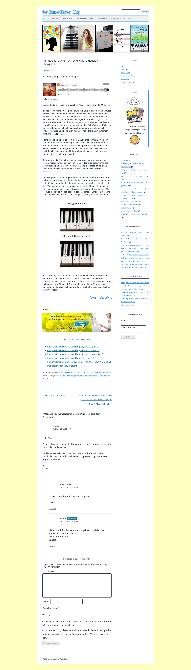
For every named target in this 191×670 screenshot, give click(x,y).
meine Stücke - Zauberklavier (99, 376)
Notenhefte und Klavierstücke (96, 372)
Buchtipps (124, 160)
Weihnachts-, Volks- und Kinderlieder (135, 214)
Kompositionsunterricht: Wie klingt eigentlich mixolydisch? (75, 354)
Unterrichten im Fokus (129, 211)
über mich (55, 18)
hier (142, 133)
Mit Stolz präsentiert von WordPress (55, 659)
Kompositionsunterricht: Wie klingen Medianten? (70, 358)
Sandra (81, 372)
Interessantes (126, 167)
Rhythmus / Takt (127, 198)
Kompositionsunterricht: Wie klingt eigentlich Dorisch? (73, 350)
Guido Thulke (65, 484)
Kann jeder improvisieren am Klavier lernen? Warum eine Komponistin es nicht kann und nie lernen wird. (135, 286)
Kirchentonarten (64, 376)
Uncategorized (126, 208)
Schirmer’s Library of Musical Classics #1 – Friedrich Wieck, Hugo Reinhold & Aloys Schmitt (95, 399)
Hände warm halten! (128, 305)
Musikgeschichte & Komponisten (133, 189)
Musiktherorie (47, 379)
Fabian (56, 426)
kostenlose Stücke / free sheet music (135, 176)
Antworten (46, 475)
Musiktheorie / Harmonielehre (131, 192)
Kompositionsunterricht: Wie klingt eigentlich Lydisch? (73, 346)
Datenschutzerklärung (121, 18)
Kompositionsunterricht (79, 376)
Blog (45, 18)
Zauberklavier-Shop (86, 18)
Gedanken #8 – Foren (54, 395)
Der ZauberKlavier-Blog (61, 12)
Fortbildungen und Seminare (131, 164)
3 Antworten (46, 70)
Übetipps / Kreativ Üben (129, 205)
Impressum (102, 18)
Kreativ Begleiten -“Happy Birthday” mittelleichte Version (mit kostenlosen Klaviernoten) (135, 248)
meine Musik (68, 18)
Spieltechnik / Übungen (129, 201)
